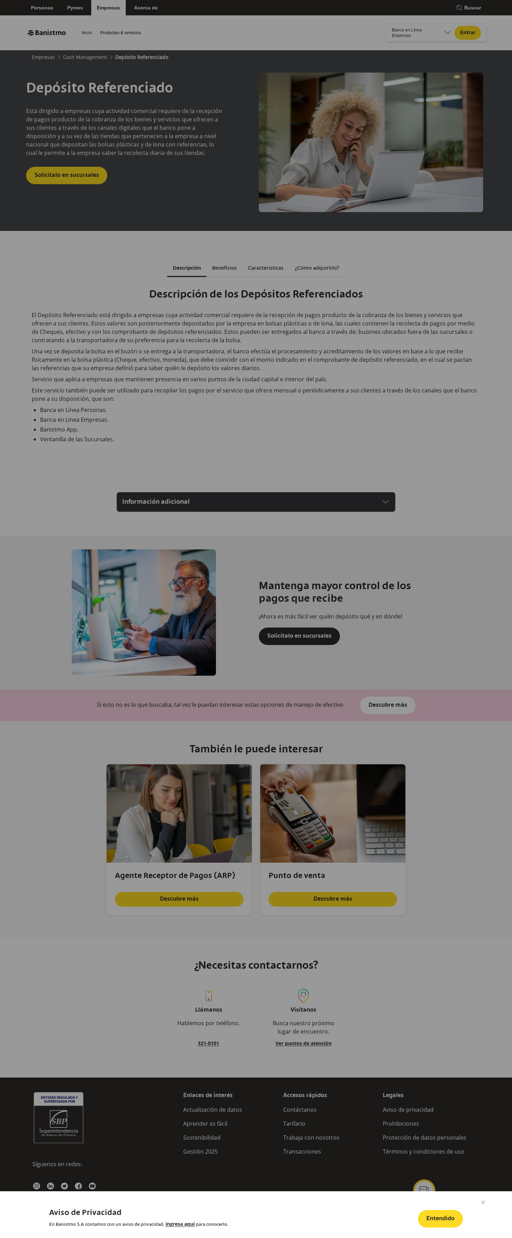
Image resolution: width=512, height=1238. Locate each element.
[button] (440, 1219)
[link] (180, 1224)
